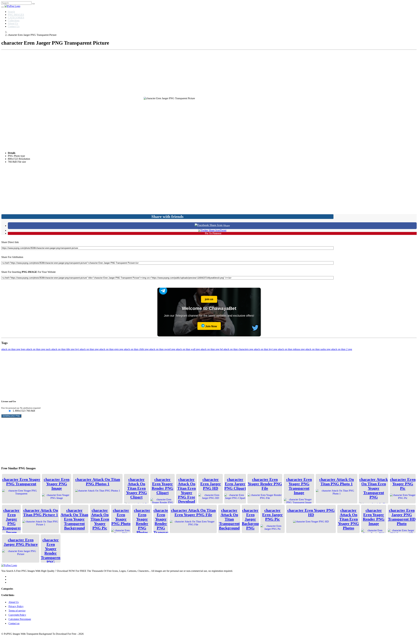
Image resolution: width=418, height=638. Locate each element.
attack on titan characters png (238, 349)
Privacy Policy (16, 606)
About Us (13, 23)
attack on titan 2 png (341, 349)
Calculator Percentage (19, 619)
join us (209, 299)
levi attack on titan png (87, 349)
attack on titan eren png (111, 349)
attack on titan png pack (38, 349)
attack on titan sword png (162, 349)
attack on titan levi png (266, 349)
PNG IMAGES (16, 14)
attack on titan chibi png (136, 349)
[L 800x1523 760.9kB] (9, 411)
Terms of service (16, 610)
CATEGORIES (16, 17)
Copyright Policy (17, 614)
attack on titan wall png (188, 349)
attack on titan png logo (13, 349)
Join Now (211, 326)
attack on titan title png (63, 349)
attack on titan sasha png (318, 349)
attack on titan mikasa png (291, 349)
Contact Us (13, 26)
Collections (13, 20)
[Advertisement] (209, 74)
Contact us (13, 623)
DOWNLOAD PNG (11, 416)
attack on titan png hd (212, 349)
